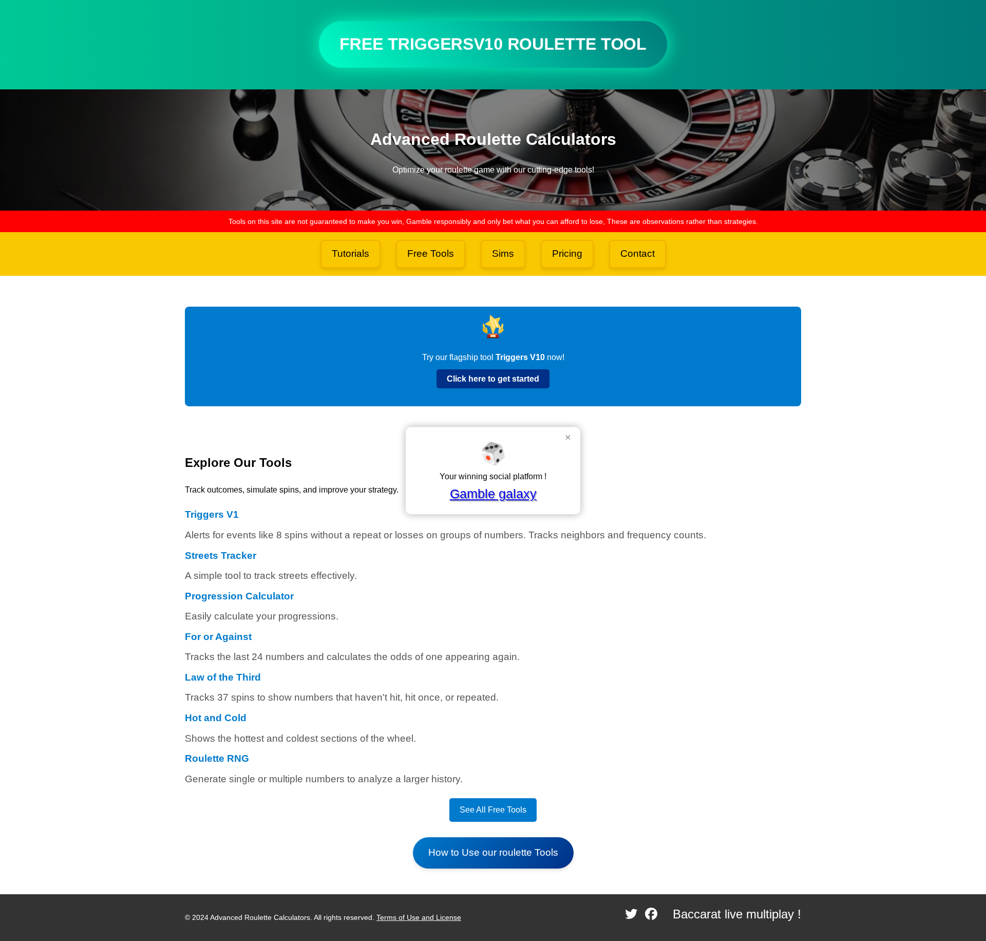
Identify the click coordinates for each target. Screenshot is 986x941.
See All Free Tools (493, 809)
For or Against (218, 636)
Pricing (567, 253)
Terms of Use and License (418, 917)
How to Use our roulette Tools (493, 852)
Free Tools (430, 253)
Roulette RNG (217, 758)
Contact (637, 253)
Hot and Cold (215, 717)
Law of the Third (223, 677)
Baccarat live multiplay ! (737, 914)
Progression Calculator (239, 596)
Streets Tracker (220, 555)
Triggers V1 (212, 514)
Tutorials (350, 253)
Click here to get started (493, 378)
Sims (503, 253)
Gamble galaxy (493, 493)
